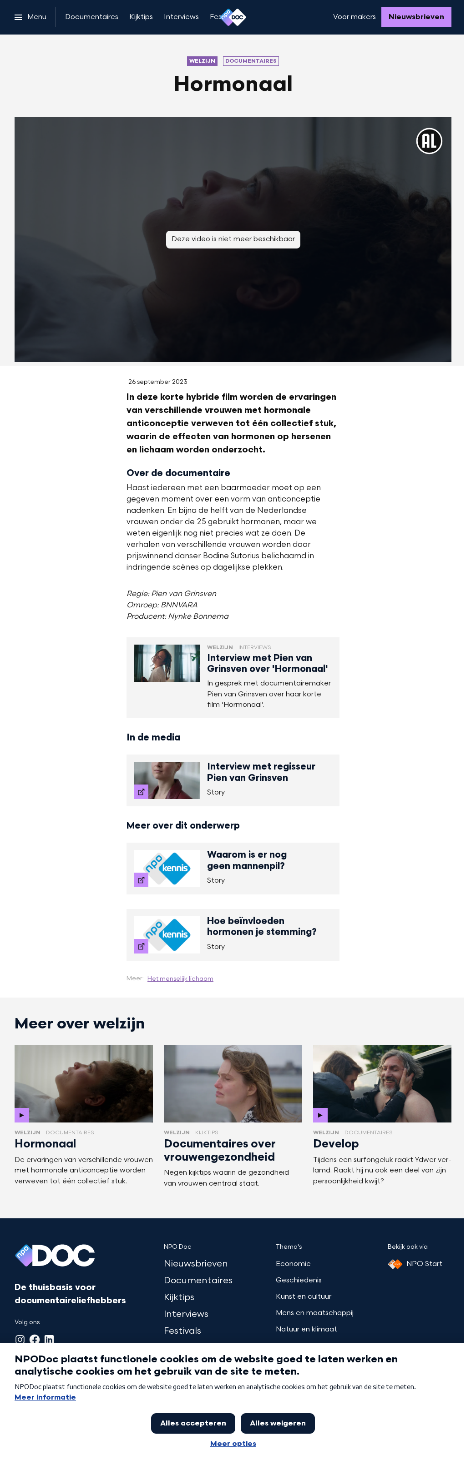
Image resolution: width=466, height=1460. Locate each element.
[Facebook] (34, 1339)
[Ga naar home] (233, 17)
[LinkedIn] (49, 1339)
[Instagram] (20, 1339)
